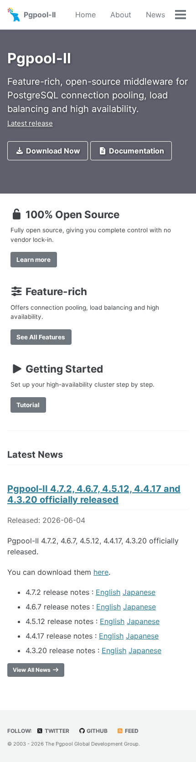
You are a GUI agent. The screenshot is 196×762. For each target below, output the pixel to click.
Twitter (56, 730)
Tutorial (28, 405)
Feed (131, 730)
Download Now (52, 150)
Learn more (33, 259)
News (155, 14)
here (100, 572)
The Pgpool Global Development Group (92, 744)
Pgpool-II (40, 14)
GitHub (96, 730)
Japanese (139, 592)
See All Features (40, 337)
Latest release (30, 123)
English (108, 592)
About (120, 14)
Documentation (135, 150)
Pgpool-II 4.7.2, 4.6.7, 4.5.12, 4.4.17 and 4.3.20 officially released (94, 494)
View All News (32, 669)
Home (85, 14)
